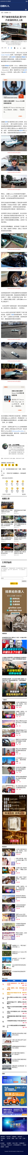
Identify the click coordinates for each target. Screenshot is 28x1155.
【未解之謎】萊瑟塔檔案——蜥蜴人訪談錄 (21, 869)
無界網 (7, 1146)
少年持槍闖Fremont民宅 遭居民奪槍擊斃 (21, 759)
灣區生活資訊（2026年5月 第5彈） (21, 933)
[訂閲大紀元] (14, 1083)
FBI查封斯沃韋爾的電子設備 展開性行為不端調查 (21, 769)
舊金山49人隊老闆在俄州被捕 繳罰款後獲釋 (21, 750)
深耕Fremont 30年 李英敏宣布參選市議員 (21, 916)
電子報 (8, 1138)
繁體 (27, 1)
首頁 (2, 12)
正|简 (24, 48)
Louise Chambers (5, 55)
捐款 (17, 1138)
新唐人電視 (15, 1143)
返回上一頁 (14, 583)
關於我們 (3, 1136)
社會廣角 (6, 12)
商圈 (13, 1138)
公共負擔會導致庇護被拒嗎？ (19, 971)
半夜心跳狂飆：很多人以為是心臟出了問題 (21, 860)
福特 (25, 70)
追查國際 (9, 1143)
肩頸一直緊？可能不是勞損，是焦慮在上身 (21, 879)
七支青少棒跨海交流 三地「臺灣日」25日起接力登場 (21, 704)
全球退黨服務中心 (17, 1145)
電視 (2, 1140)
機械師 (24, 57)
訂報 (24, 1138)
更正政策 (9, 1136)
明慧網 (24, 1145)
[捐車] (14, 1105)
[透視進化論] (14, 844)
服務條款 (14, 1136)
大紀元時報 (3, 1145)
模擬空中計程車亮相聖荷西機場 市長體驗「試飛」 (21, 741)
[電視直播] (14, 1131)
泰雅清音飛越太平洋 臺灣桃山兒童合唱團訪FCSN (21, 732)
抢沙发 (24, 494)
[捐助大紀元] (14, 1115)
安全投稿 (3, 1138)
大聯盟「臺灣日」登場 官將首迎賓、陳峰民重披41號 (21, 713)
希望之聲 (10, 1145)
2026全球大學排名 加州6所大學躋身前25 (21, 897)
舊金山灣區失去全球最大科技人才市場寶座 (21, 722)
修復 (24, 72)
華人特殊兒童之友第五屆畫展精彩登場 (21, 786)
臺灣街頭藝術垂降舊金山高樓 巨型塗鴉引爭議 (21, 778)
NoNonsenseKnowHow (18, 431)
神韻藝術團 (21, 1143)
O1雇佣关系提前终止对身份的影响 (21, 924)
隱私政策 (20, 1136)
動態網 (2, 1146)
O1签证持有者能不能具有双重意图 (21, 905)
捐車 (20, 1138)
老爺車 (13, 57)
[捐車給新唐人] (14, 631)
